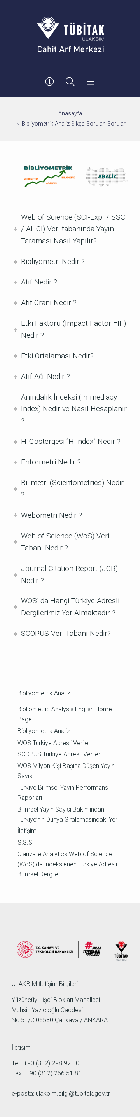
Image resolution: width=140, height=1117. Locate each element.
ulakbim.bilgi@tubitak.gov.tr (73, 1093)
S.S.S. (26, 842)
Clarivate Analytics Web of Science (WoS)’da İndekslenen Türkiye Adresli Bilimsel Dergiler (67, 864)
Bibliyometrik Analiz (44, 731)
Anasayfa (70, 113)
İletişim (27, 830)
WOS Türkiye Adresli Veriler (54, 743)
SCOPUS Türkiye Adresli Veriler (59, 754)
